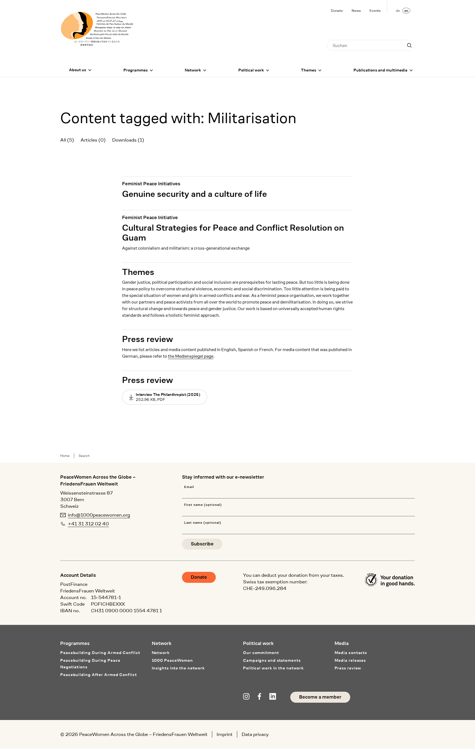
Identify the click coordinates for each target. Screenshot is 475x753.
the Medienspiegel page (190, 356)
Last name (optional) (202, 523)
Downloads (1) (128, 140)
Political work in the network (273, 668)
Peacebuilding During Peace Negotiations (90, 664)
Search (84, 455)
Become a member (320, 697)
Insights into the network (178, 668)
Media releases (350, 660)
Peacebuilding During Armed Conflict (100, 652)
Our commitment (261, 652)
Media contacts (351, 652)
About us (77, 70)
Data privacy (255, 734)
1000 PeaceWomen (172, 660)
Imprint (225, 734)
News (356, 10)
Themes (308, 70)
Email (189, 487)
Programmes (135, 70)
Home (65, 455)
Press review (147, 339)
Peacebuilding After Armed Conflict (98, 674)
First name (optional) (203, 505)
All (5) (67, 140)
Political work (251, 70)
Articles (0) (93, 140)
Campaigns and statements (272, 660)
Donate (337, 10)
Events (374, 10)
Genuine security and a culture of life (194, 194)
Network (193, 70)
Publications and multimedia (380, 70)
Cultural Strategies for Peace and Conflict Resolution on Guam (233, 233)
